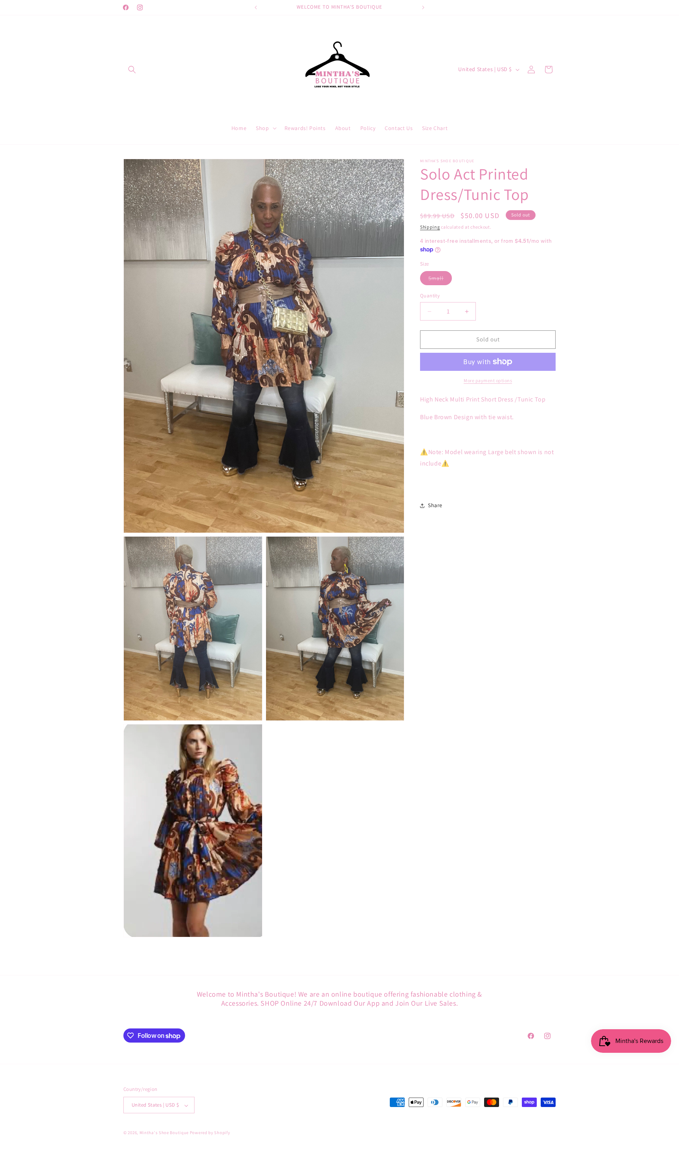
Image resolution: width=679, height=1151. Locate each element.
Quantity (430, 296)
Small (440, 280)
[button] (132, 69)
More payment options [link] (488, 380)
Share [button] (435, 505)
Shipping (430, 227)
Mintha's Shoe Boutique (164, 1133)
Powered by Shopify (210, 1133)
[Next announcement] (423, 7)
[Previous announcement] (255, 7)
